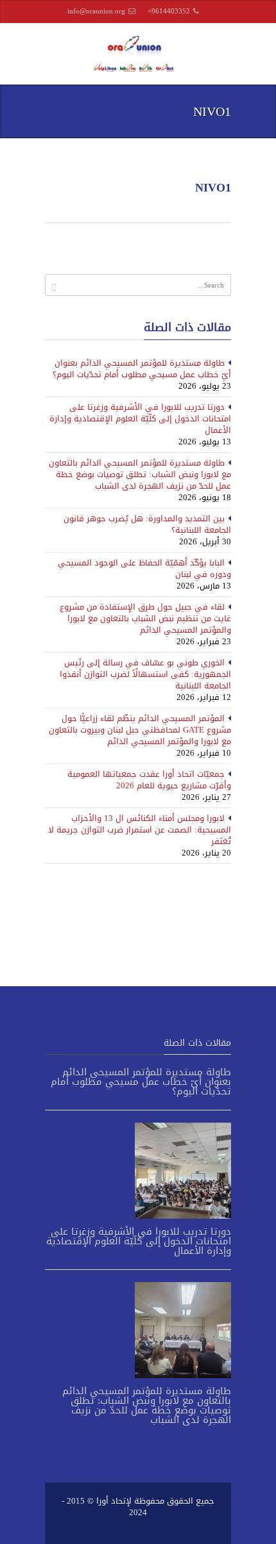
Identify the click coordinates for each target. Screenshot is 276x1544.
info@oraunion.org (96, 11)
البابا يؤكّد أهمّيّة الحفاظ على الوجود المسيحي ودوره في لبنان (144, 568)
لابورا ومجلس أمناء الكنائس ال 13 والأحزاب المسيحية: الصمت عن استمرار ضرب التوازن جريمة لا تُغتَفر (139, 829)
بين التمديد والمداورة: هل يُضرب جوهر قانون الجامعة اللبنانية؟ (147, 524)
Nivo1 (213, 188)
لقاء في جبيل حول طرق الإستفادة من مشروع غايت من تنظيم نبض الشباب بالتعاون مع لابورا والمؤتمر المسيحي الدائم (145, 618)
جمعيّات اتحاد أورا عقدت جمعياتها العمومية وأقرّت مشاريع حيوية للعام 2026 (149, 779)
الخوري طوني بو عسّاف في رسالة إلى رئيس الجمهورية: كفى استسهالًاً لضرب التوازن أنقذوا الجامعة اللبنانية (145, 674)
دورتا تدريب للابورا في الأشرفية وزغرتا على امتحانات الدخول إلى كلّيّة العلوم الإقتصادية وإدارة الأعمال (140, 418)
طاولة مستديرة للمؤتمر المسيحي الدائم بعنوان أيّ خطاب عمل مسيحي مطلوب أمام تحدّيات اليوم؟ (142, 368)
